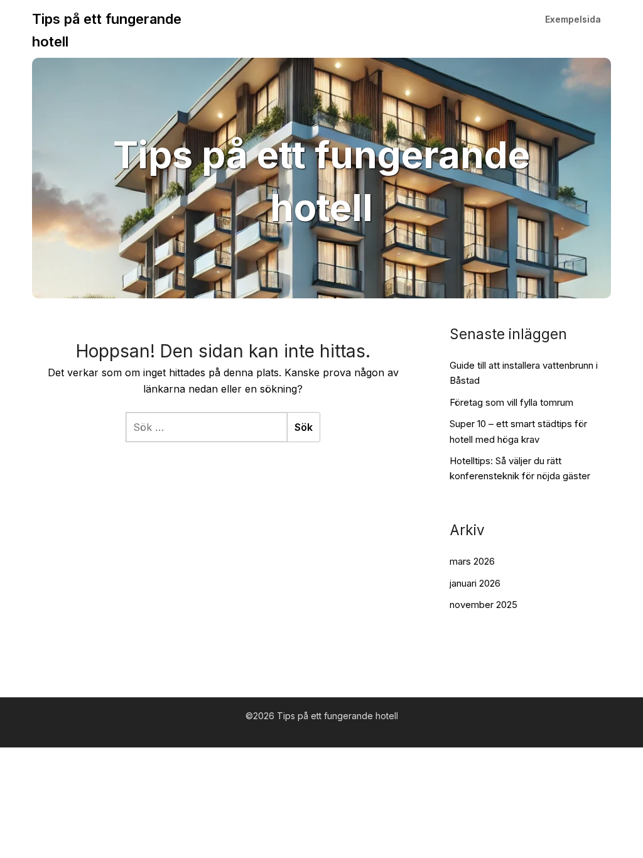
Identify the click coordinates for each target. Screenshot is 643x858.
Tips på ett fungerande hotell (106, 30)
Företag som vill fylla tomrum (511, 402)
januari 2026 (475, 583)
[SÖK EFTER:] (206, 427)
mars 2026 (472, 561)
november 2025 (483, 605)
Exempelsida (573, 19)
